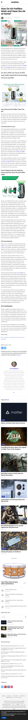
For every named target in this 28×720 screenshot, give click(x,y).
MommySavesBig (20, 701)
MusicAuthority (13, 702)
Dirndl (8, 707)
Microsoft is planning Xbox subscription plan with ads (12, 670)
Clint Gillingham (8, 17)
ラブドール (23, 704)
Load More (14, 558)
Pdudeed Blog (5, 705)
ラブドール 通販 (15, 704)
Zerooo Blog (4, 707)
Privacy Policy (15, 695)
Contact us (9, 695)
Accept (4, 717)
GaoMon (9, 701)
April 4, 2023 (4, 451)
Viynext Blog (11, 705)
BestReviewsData (6, 704)
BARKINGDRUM (20, 702)
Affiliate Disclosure (10, 697)
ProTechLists (7, 702)
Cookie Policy (22, 695)
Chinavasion (14, 701)
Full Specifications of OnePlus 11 (11, 552)
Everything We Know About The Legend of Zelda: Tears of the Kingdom (15, 628)
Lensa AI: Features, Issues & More (8, 673)
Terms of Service (18, 697)
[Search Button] (25, 617)
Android (4, 548)
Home (2, 6)
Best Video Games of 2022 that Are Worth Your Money (16, 635)
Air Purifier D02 (8, 67)
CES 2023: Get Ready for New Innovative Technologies (13, 676)
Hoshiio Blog (23, 705)
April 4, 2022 (17, 17)
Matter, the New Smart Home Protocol (13, 423)
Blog (5, 6)
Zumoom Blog (17, 705)
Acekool (3, 161)
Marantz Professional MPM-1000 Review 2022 (15, 606)
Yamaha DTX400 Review (10, 589)
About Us (4, 695)
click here (18, 355)
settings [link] (12, 715)
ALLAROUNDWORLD (14, 707)
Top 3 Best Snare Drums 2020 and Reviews (9, 583)
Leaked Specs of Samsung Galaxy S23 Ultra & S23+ (12, 655)
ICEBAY (21, 707)
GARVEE (6, 701)
